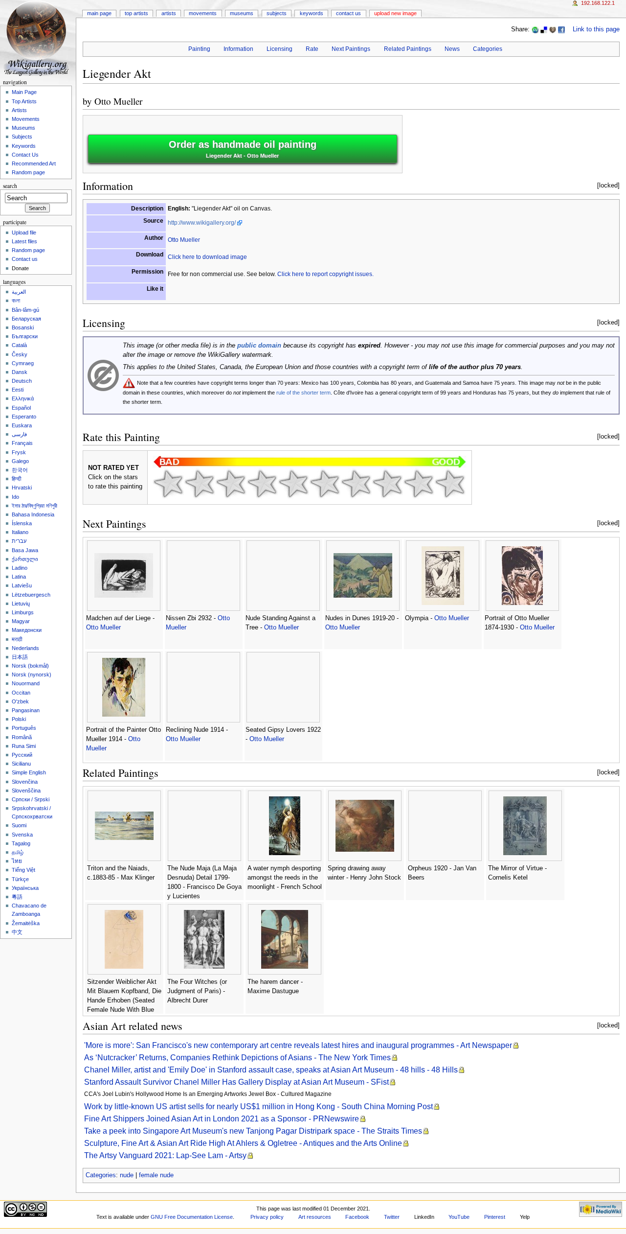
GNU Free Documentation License (192, 1217)
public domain (259, 345)
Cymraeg (23, 363)
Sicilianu (21, 764)
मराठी (17, 639)
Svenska (22, 835)
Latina (19, 577)
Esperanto (24, 416)
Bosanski (23, 327)
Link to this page (596, 29)
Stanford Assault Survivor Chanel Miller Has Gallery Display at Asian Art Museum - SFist (236, 1082)
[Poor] (230, 483)
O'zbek (20, 701)
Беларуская (26, 319)
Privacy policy (267, 1217)
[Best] (418, 483)
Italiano (20, 532)
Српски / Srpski (30, 799)
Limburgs (23, 612)
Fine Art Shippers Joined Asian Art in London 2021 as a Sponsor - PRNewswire (221, 1119)
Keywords (311, 13)
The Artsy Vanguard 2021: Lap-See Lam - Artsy (165, 1155)
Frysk (19, 452)
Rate (312, 49)
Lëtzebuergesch (31, 595)
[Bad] (199, 483)
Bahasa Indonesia (33, 514)
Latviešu (22, 585)
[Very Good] (356, 483)
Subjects (277, 13)
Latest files (24, 241)
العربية (19, 292)
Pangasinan (26, 710)
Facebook (357, 1217)
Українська (25, 888)
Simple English (29, 772)
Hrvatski (22, 487)
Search (10, 185)
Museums (241, 13)
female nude (156, 1175)
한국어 (20, 470)
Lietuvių (21, 603)
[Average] (293, 483)
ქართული (25, 559)
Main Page (99, 13)
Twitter (392, 1217)
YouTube (459, 1217)
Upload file (24, 232)
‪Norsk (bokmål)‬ (30, 666)
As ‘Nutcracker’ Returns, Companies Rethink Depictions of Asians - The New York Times (237, 1057)
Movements (203, 13)
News (452, 49)
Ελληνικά (23, 398)
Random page (28, 172)
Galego (20, 461)
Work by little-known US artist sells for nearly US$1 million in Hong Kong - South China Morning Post (258, 1106)
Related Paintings (407, 49)
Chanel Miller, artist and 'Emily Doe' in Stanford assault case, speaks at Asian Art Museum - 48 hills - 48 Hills (271, 1070)
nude (127, 1175)
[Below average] (262, 483)
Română (22, 737)
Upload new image (395, 13)
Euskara (22, 425)
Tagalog (21, 843)
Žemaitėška (26, 923)
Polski (19, 719)
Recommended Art (34, 163)
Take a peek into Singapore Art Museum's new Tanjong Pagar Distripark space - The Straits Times (253, 1131)
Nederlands (25, 648)
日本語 (20, 657)
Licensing (279, 49)
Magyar (21, 621)
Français (22, 443)
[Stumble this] (535, 29)
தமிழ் (17, 852)
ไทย (17, 861)
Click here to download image (207, 257)
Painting (199, 49)
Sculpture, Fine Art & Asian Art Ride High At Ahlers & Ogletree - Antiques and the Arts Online (243, 1143)
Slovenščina (26, 790)
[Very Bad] (168, 483)
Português (24, 728)
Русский (22, 755)
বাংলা (16, 300)
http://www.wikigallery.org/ (202, 222)
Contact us (25, 259)
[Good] (324, 483)
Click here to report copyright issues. (325, 274)
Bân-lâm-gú (25, 310)
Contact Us (348, 13)
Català (19, 345)
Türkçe (20, 879)
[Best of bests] (450, 483)
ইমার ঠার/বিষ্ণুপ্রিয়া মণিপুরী (34, 506)
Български (25, 336)
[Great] (387, 483)
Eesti (17, 390)
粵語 (17, 897)
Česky (19, 354)
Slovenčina (25, 782)
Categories (487, 49)
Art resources (314, 1217)
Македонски (27, 630)
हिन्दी (16, 479)
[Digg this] (552, 29)
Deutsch (22, 381)
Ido (15, 497)
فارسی (19, 434)
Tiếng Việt (23, 870)
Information (238, 49)
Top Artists (136, 13)
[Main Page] (38, 38)
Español (21, 408)
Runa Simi (24, 746)
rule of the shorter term (303, 393)
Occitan (21, 693)
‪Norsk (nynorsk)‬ (31, 674)
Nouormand (26, 683)
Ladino (19, 568)
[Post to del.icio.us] (543, 29)
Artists (168, 13)
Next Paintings (351, 49)
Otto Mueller (118, 101)
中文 (17, 932)
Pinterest (494, 1217)
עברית (19, 541)
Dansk (19, 372)
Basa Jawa (25, 550)
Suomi (19, 825)
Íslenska (22, 523)
